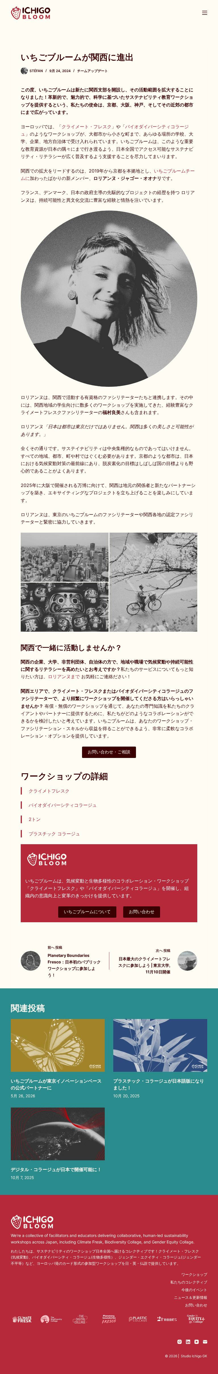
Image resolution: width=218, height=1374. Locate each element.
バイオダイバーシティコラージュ (63, 805)
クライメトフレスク (49, 791)
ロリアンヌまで (64, 676)
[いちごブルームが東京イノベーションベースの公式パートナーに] (58, 1045)
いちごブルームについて (87, 911)
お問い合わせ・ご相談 (109, 752)
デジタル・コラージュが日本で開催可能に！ (56, 1169)
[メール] (205, 1342)
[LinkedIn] (188, 1342)
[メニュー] (204, 12)
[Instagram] (179, 1342)
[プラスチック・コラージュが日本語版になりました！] (160, 1045)
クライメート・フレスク (87, 126)
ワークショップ (194, 1274)
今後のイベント (194, 1289)
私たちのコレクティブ (188, 1282)
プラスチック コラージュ (54, 834)
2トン (35, 819)
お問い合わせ (141, 911)
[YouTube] (196, 1342)
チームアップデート (92, 71)
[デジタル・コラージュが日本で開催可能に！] (58, 1134)
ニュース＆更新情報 (190, 1297)
